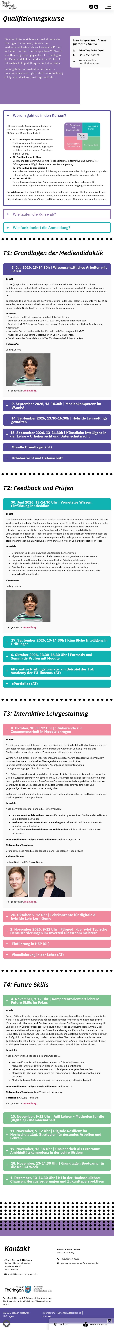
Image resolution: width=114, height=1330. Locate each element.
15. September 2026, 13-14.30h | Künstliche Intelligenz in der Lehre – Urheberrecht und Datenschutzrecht (58, 434)
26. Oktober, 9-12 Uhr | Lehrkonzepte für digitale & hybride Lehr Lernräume (53, 916)
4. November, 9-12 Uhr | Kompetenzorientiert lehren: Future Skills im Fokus (55, 1000)
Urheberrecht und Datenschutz (37, 458)
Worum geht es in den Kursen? (39, 115)
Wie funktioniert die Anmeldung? (41, 227)
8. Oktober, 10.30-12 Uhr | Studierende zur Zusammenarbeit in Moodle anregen (46, 729)
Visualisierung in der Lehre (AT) (38, 954)
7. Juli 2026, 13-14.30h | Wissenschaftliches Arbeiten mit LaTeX (59, 269)
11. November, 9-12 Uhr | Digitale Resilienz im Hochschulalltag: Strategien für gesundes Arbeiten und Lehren (55, 1134)
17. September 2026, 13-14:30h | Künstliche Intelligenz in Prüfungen (59, 642)
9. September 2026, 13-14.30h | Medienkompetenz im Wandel (56, 405)
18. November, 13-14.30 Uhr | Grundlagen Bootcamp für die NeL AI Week (57, 1165)
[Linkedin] (96, 7)
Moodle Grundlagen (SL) (32, 447)
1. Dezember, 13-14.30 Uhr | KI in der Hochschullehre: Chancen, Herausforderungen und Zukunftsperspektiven (57, 1179)
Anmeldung (29, 1103)
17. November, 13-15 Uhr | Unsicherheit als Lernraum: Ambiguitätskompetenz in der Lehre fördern (55, 1150)
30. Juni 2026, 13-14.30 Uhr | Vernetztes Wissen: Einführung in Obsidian (51, 504)
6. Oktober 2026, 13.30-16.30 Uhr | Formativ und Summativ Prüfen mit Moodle (51, 656)
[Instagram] (91, 7)
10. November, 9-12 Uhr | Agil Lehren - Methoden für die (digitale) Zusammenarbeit (57, 1118)
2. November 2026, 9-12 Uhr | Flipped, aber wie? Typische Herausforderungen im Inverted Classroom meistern (58, 931)
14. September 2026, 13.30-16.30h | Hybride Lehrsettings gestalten (59, 419)
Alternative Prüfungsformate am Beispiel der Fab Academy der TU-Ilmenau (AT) (52, 670)
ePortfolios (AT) (25, 683)
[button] (57, 115)
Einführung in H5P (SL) (30, 943)
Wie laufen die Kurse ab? (34, 214)
